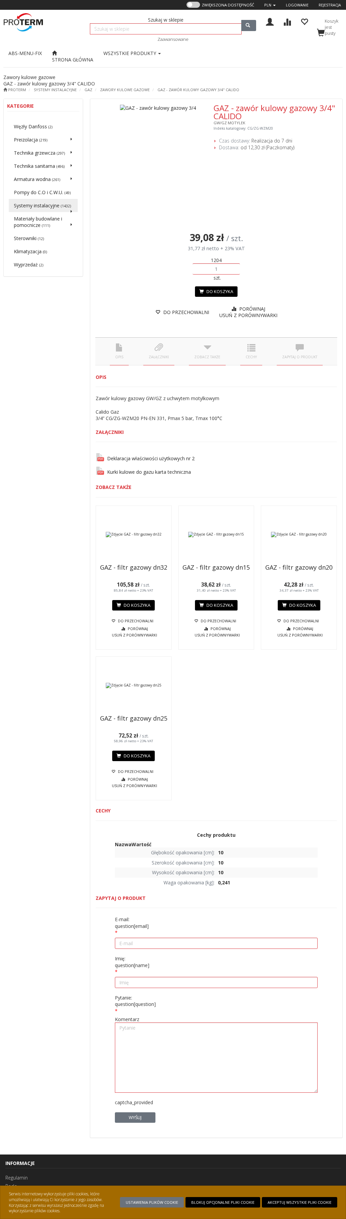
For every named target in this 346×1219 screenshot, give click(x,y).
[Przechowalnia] (304, 21)
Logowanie (297, 4)
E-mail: (132, 922)
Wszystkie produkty (130, 53)
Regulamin (16, 1177)
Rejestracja (330, 4)
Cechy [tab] (251, 357)
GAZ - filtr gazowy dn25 (133, 718)
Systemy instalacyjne (55, 89)
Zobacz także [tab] (207, 357)
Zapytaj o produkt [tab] (299, 357)
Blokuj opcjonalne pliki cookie (222, 1202)
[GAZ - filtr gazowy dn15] (216, 535)
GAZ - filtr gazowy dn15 (216, 567)
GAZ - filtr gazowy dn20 (298, 567)
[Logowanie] (270, 21)
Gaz (88, 89)
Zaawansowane (173, 39)
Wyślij (135, 1117)
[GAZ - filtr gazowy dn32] (134, 535)
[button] (270, 5)
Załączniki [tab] (159, 357)
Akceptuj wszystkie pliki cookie (299, 1202)
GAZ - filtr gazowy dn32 (133, 567)
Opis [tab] (119, 357)
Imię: (132, 961)
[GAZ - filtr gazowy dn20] (299, 535)
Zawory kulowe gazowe (125, 89)
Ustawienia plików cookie (152, 1202)
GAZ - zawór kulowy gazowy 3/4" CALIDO (198, 89)
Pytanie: (135, 1001)
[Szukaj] (248, 25)
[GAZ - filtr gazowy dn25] (134, 685)
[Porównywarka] (287, 21)
